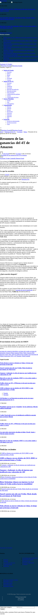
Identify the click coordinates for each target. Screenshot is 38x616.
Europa (9, 100)
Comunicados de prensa (12, 97)
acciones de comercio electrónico (9, 351)
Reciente (6, 395)
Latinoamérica (10, 103)
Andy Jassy (8, 354)
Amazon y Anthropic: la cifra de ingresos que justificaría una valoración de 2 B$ (16, 471)
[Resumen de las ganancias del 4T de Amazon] (13, 155)
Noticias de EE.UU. (9, 81)
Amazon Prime (10, 353)
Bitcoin (9, 110)
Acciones (9, 72)
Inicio (1, 132)
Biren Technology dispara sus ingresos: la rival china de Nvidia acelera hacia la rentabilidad (17, 483)
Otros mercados (10, 92)
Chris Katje (6, 153)
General (9, 80)
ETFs (8, 76)
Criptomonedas (8, 105)
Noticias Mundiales (9, 99)
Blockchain (10, 111)
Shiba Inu (9, 116)
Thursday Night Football (23, 356)
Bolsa (25, 132)
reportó (7, 174)
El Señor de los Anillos (21, 354)
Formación (6, 119)
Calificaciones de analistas (13, 94)
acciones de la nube (24, 351)
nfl (15, 356)
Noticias (9, 106)
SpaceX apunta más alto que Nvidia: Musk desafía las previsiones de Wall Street (18, 495)
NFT (8, 118)
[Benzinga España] (11, 65)
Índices (9, 73)
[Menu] (0, 127)
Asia (8, 102)
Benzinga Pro (25, 179)
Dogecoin (9, 113)
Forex (8, 124)
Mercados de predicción (13, 89)
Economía (9, 78)
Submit (2, 609)
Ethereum (9, 114)
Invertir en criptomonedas (13, 121)
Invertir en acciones (11, 122)
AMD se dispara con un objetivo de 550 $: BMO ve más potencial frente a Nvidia (18, 459)
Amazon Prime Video (20, 353)
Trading (9, 95)
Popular (6, 393)
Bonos (8, 75)
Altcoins (9, 108)
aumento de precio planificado (24, 290)
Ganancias (9, 86)
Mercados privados (11, 91)
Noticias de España (9, 70)
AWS (13, 354)
